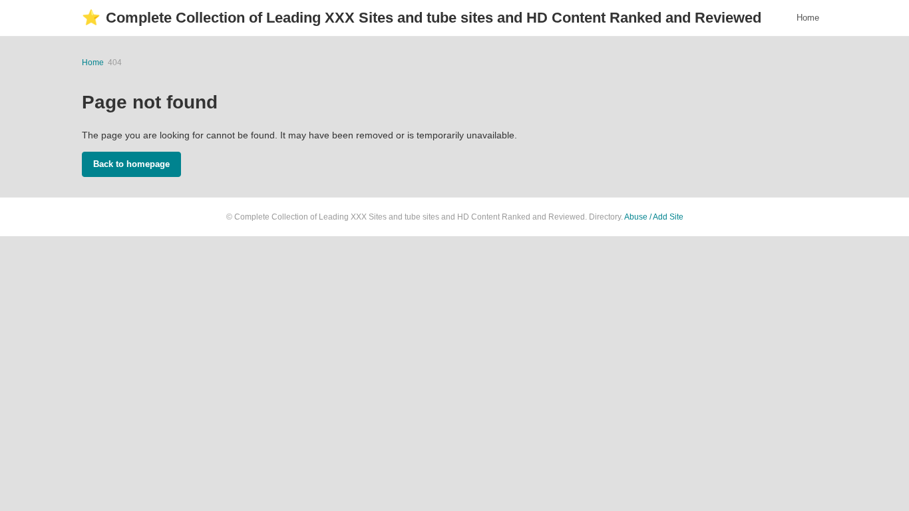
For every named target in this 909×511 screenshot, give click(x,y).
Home (808, 18)
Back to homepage (131, 164)
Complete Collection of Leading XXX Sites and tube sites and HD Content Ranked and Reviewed (421, 17)
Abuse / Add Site (653, 217)
